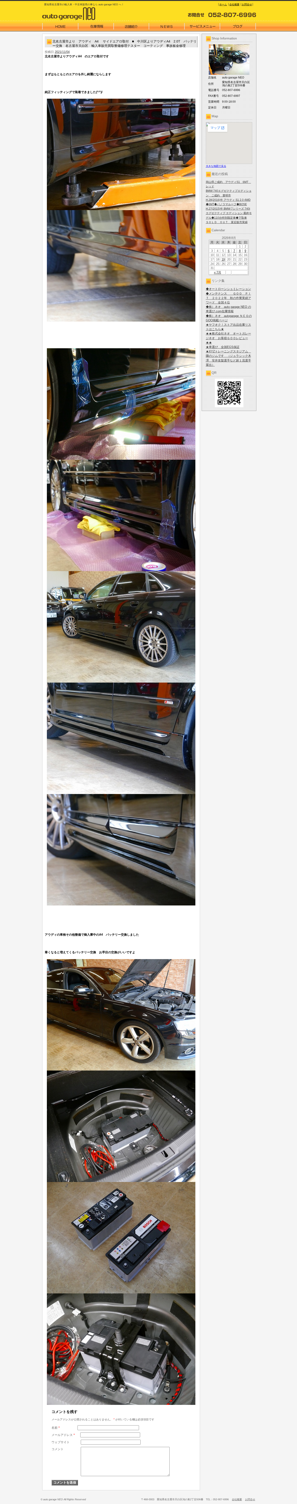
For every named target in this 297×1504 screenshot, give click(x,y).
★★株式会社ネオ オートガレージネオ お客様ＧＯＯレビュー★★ (228, 338)
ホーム (223, 4)
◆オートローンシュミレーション (228, 289)
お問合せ (247, 4)
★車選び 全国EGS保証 (222, 347)
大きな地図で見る (216, 166)
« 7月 (217, 272)
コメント (58, 1449)
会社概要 (234, 4)
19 (223, 259)
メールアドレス (63, 1435)
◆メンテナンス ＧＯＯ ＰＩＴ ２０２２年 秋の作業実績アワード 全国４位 (228, 298)
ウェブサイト (61, 1442)
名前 (56, 1427)
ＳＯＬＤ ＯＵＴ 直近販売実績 (227, 222)
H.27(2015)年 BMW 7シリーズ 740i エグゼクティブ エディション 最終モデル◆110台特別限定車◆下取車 (229, 213)
